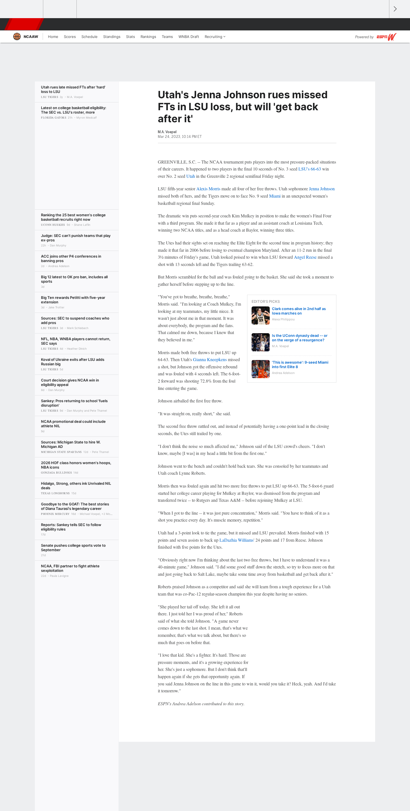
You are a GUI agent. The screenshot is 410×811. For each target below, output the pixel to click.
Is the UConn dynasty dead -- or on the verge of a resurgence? (299, 337)
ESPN (24, 24)
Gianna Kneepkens (210, 359)
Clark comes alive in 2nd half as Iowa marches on (299, 310)
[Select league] (27, 9)
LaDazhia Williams (237, 540)
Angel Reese (305, 257)
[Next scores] (394, 9)
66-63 (316, 169)
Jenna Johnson (322, 188)
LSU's (304, 169)
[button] (382, 24)
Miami (275, 196)
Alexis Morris (208, 188)
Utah (190, 176)
